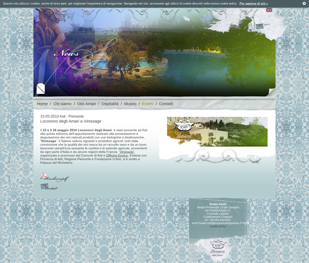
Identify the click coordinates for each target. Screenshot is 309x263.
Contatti (166, 104)
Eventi (147, 104)
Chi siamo (62, 104)
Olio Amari (86, 104)
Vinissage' (127, 152)
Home (42, 104)
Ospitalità (110, 104)
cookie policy (218, 226)
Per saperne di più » (254, 3)
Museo (130, 104)
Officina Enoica (117, 155)
